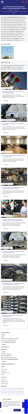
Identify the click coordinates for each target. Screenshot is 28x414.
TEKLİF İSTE (4, 389)
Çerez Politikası (20, 392)
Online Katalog (4, 383)
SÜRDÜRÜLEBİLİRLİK (19, 389)
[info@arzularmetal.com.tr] (26, 411)
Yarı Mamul (3, 371)
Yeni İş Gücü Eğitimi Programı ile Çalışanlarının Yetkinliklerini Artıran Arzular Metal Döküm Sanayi (12, 220)
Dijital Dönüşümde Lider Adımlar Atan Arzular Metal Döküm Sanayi (13, 124)
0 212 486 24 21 (5, 347)
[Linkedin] (26, 404)
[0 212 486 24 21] (26, 409)
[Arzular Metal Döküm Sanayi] (2, 2)
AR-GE (2, 374)
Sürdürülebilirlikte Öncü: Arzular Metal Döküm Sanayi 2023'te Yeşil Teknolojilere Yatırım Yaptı (13, 284)
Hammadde (4, 369)
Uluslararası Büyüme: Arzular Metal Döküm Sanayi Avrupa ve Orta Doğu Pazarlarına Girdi (13, 188)
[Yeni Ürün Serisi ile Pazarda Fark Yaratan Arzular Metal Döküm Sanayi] (7, 52)
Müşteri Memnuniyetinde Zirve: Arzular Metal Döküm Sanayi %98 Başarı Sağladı (13, 92)
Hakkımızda (4, 380)
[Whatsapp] (26, 406)
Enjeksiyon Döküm (5, 373)
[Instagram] (26, 401)
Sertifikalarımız (4, 382)
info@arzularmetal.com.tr (8, 364)
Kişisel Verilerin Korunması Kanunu (8, 392)
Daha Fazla (5, 100)
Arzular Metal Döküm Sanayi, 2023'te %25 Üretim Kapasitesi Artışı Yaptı (12, 316)
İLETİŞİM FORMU (11, 389)
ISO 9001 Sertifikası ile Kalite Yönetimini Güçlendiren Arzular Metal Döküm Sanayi (13, 252)
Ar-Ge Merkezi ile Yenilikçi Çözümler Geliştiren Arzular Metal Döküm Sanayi (13, 156)
